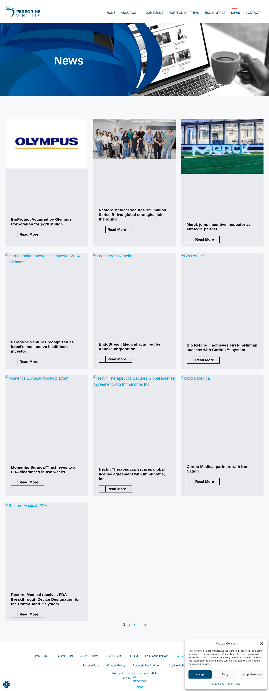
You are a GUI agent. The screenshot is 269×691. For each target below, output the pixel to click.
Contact (253, 12)
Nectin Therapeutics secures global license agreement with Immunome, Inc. (132, 474)
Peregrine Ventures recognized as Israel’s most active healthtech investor (42, 346)
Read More (29, 234)
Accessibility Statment (147, 665)
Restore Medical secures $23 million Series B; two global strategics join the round (132, 214)
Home (111, 12)
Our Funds (154, 12)
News (235, 12)
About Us (128, 12)
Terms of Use (91, 665)
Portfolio (177, 12)
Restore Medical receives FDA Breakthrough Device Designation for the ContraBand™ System (45, 599)
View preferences (251, 674)
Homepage (42, 656)
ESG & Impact (215, 12)
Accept (200, 674)
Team (195, 12)
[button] (262, 643)
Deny (225, 674)
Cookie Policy (217, 684)
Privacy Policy (233, 684)
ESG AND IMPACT (157, 656)
